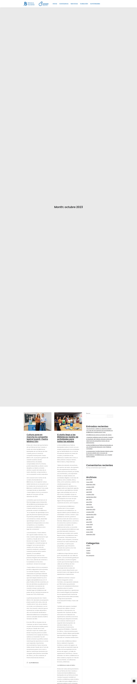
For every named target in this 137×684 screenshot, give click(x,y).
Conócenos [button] (63, 4)
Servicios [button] (74, 4)
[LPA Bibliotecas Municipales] (29, 4)
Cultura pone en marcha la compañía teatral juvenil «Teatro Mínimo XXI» (37, 441)
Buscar (88, 417)
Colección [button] (84, 4)
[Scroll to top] (134, 681)
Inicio (55, 4)
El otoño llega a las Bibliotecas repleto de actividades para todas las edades (67, 441)
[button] (37, 425)
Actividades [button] (95, 4)
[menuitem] (44, 4)
